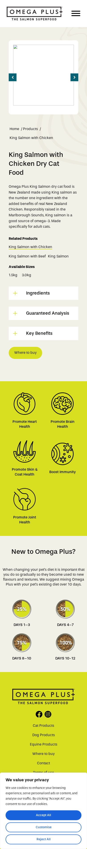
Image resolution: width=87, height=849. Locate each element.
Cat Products (43, 725)
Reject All (44, 839)
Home (14, 129)
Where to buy (25, 352)
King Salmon (58, 256)
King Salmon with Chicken (30, 247)
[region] (43, 811)
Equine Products (43, 744)
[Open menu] (75, 13)
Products (30, 129)
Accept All (43, 815)
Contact (43, 763)
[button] (13, 77)
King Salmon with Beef (27, 256)
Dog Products (43, 735)
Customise (44, 827)
